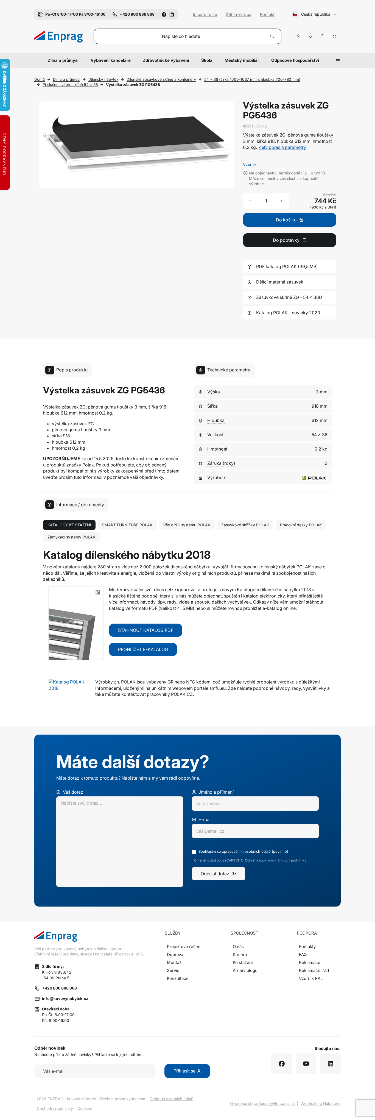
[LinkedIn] (171, 14)
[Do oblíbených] (310, 36)
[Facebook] (164, 14)
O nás (238, 946)
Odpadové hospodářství (295, 60)
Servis (173, 970)
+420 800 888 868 (59, 988)
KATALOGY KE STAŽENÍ (69, 525)
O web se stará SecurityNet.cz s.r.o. (262, 1103)
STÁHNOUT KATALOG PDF (145, 630)
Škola (206, 60)
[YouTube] (306, 1064)
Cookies (84, 1108)
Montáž (174, 962)
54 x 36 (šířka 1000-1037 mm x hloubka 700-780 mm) (252, 79)
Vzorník (250, 164)
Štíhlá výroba (238, 14)
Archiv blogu (245, 970)
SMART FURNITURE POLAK (127, 525)
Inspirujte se (205, 14)
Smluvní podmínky (292, 860)
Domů (39, 79)
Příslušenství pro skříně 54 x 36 (70, 84)
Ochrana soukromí (259, 860)
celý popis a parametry (282, 147)
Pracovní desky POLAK (301, 525)
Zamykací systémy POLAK (71, 537)
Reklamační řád (314, 970)
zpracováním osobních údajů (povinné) (255, 851)
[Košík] (335, 36)
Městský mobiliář (242, 60)
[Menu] (338, 60)
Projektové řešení (184, 946)
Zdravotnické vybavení (166, 60)
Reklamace (309, 962)
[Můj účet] (298, 36)
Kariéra (240, 954)
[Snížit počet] (250, 201)
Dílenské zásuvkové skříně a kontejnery (161, 79)
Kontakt (267, 14)
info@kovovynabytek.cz (65, 998)
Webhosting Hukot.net (321, 1103)
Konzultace (178, 978)
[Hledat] (272, 36)
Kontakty (307, 946)
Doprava (175, 954)
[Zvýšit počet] (281, 201)
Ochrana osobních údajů (171, 1098)
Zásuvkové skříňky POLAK (245, 525)
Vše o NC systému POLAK (186, 525)
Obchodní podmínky (55, 1108)
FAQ (303, 954)
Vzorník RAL (311, 978)
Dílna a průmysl (63, 60)
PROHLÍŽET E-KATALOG (143, 649)
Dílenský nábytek (103, 79)
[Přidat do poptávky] (323, 36)
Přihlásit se (185, 1071)
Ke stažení (243, 962)
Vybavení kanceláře (111, 60)
